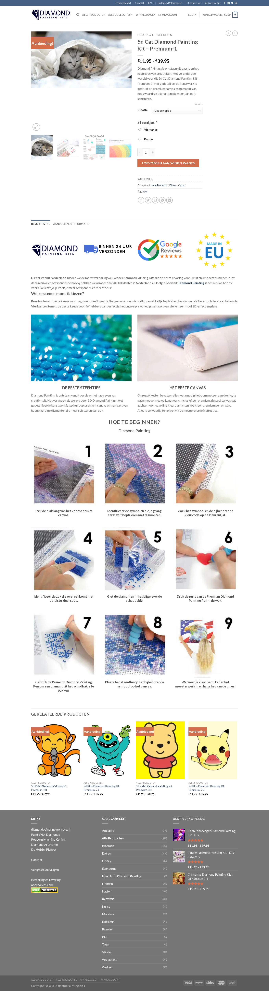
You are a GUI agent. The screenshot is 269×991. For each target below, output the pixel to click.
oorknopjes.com (42, 885)
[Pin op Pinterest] (162, 200)
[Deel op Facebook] (141, 200)
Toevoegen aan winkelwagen (168, 163)
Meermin (108, 921)
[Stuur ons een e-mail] (236, 3)
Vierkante (150, 129)
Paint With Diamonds (45, 834)
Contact (139, 3)
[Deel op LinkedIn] (169, 200)
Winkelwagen (146, 14)
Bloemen (108, 845)
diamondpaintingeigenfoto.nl (50, 829)
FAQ (150, 3)
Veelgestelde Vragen (45, 869)
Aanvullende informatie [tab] (71, 223)
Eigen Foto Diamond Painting (121, 876)
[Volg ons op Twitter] (232, 3)
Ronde (148, 139)
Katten (181, 185)
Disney (106, 861)
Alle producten (93, 14)
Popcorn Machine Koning (48, 839)
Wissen (198, 104)
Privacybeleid (123, 3)
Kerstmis (108, 899)
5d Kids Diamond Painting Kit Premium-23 (49, 788)
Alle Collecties (119, 14)
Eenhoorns (109, 868)
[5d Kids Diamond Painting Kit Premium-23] (55, 750)
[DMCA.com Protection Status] (44, 890)
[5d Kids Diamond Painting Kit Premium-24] (107, 750)
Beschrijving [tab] (40, 223)
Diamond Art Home (44, 844)
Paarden (107, 929)
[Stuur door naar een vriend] (155, 200)
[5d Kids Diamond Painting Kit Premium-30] (160, 750)
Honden (107, 883)
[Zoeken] (77, 14)
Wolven (107, 967)
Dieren (173, 185)
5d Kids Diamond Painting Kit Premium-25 (206, 788)
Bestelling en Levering (46, 880)
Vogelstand (109, 959)
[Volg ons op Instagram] (228, 3)
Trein (105, 944)
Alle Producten (160, 35)
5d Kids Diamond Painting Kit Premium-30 (154, 788)
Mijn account (193, 3)
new (145, 191)
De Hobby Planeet (43, 849)
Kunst (106, 906)
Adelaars (108, 830)
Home (141, 35)
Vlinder (107, 952)
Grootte (142, 110)
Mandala (108, 914)
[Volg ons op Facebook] (225, 3)
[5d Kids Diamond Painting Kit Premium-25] (212, 750)
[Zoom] (36, 127)
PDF (105, 937)
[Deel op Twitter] (148, 200)
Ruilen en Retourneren (170, 3)
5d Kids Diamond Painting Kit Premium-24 (101, 788)
